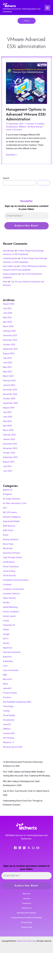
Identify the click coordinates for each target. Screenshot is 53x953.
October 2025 (9, 344)
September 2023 (10, 457)
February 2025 (9, 380)
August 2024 (8, 407)
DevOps (6, 602)
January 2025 (9, 385)
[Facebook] (15, 847)
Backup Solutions (10, 539)
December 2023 (10, 444)
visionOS (7, 724)
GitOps (6, 629)
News (5, 684)
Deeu (5, 281)
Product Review (10, 693)
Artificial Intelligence (12, 517)
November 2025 (10, 340)
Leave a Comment (14, 129)
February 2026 (9, 331)
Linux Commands (10, 670)
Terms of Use (26, 927)
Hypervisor (8, 648)
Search (6, 178)
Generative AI (9, 625)
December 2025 (10, 335)
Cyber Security (9, 598)
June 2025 (7, 362)
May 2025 (7, 367)
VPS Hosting (8, 738)
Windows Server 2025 (12, 747)
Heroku (6, 643)
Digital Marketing (10, 607)
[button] (26, 21)
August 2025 (8, 353)
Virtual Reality (9, 715)
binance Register (10, 274)
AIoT (5, 508)
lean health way (10, 266)
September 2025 (10, 349)
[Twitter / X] (28, 847)
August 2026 (8, 304)
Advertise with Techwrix (26, 913)
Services (26, 898)
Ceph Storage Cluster (12, 557)
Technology (8, 706)
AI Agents (7, 494)
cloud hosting (9, 571)
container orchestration (13, 589)
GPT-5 (5, 638)
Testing (6, 711)
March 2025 (8, 376)
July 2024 (7, 412)
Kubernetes (8, 661)
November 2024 (10, 394)
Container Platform (11, 593)
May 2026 (7, 317)
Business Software (11, 553)
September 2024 (10, 403)
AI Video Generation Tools (14, 503)
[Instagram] (24, 847)
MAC (5, 675)
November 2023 (10, 448)
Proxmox (7, 697)
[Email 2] (37, 847)
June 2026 (7, 313)
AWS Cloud (8, 530)
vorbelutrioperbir (10, 258)
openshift (7, 688)
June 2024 (7, 416)
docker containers (11, 611)
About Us (26, 894)
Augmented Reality (11, 521)
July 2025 (7, 358)
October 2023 (9, 452)
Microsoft (7, 679)
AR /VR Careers (10, 512)
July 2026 (7, 308)
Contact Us (26, 903)
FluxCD (6, 620)
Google (6, 634)
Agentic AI (7, 490)
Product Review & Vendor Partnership (26, 917)
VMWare (22, 126)
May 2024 (7, 421)
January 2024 (9, 439)
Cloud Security (9, 575)
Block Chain (8, 544)
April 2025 (7, 371)
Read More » (11, 154)
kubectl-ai (7, 656)
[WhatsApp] (33, 847)
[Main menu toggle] (47, 8)
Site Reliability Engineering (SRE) (17, 702)
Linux (5, 666)
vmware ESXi (9, 733)
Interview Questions (12, 652)
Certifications (9, 562)
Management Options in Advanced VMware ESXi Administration (26, 114)
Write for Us (26, 908)
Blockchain (8, 548)
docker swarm (9, 616)
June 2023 (7, 471)
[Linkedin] (19, 847)
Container (7, 584)
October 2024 (9, 398)
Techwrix (20, 941)
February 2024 (9, 434)
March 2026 (8, 326)
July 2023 (7, 466)
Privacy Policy (26, 922)
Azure (5, 535)
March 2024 (8, 430)
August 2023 (8, 462)
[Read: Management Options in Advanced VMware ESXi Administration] (26, 83)
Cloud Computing (10, 566)
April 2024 (7, 425)
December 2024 (10, 389)
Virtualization (12, 126)
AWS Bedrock (9, 526)
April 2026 (7, 322)
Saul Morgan (8, 250)
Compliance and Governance (16, 580)
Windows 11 (8, 742)
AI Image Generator (12, 499)
